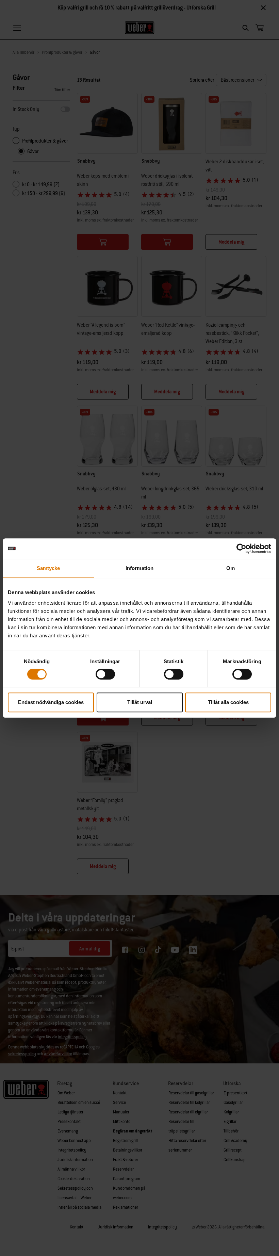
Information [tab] (139, 568)
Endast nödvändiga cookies (51, 702)
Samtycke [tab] (48, 568)
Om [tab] (230, 568)
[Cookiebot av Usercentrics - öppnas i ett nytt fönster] (241, 548)
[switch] (105, 674)
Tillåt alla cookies (228, 702)
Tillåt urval (139, 702)
